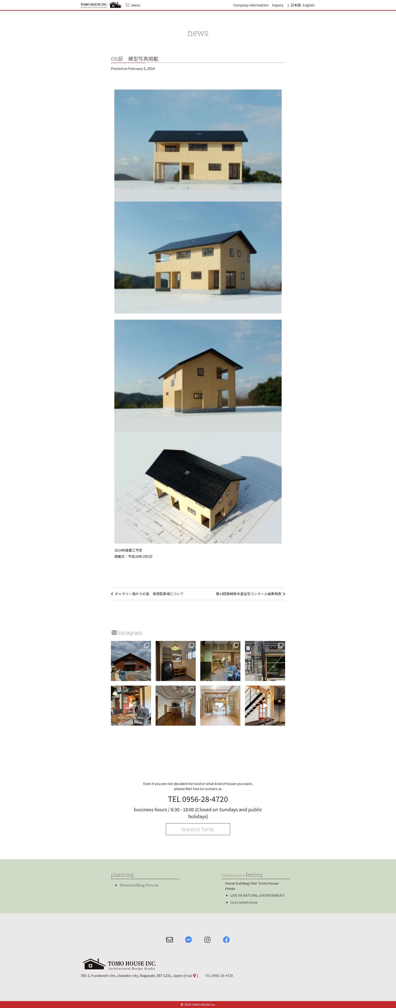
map (188, 975)
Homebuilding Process (139, 885)
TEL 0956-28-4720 (198, 798)
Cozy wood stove (244, 902)
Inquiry (277, 5)
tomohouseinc (130, 645)
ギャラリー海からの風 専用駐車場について (149, 593)
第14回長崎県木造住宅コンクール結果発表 (248, 593)
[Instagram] (147, 676)
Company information (251, 5)
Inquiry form (198, 829)
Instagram (129, 632)
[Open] (131, 661)
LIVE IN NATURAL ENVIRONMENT (257, 895)
